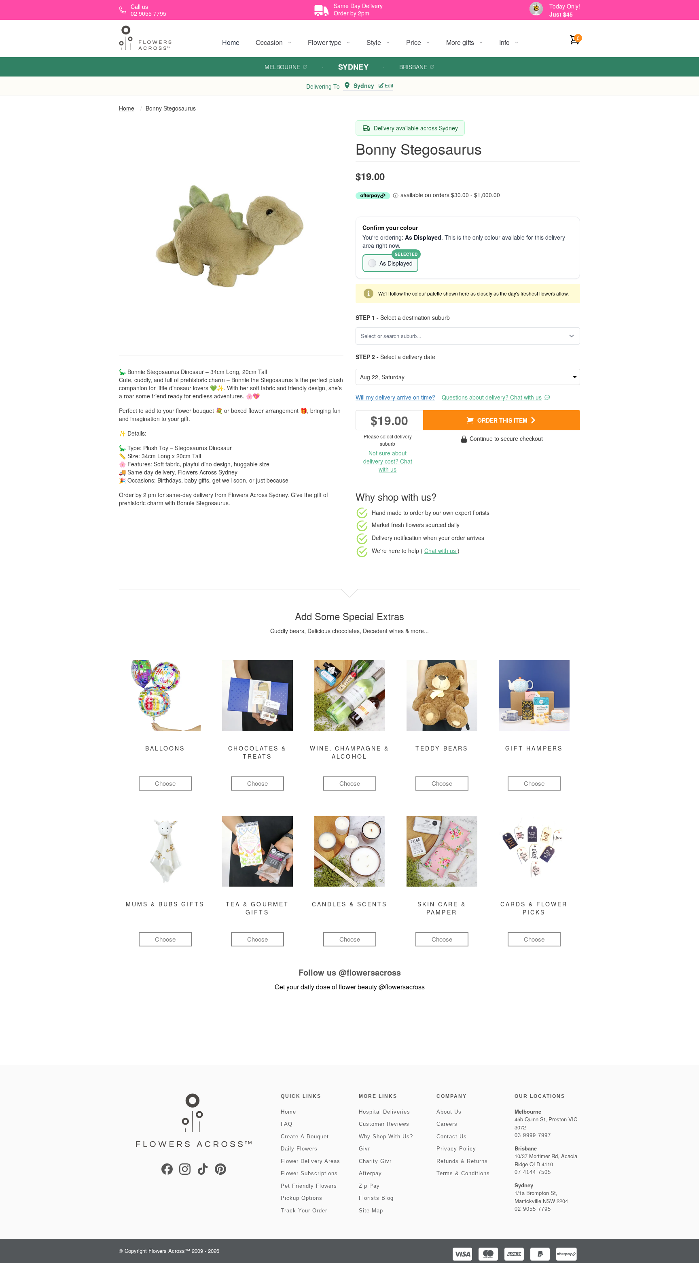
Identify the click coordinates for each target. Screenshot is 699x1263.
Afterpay (370, 1173)
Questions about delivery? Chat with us (492, 397)
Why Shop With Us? (386, 1136)
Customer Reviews (384, 1124)
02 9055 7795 (533, 1209)
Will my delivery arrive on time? (395, 397)
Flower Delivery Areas (310, 1161)
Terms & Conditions (463, 1173)
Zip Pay (369, 1186)
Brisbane (413, 67)
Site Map (371, 1211)
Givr (364, 1149)
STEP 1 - (367, 317)
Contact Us (451, 1136)
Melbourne (282, 67)
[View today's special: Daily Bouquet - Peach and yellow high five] (536, 8)
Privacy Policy (456, 1149)
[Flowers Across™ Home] (145, 38)
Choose (165, 783)
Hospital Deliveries (384, 1112)
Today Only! (564, 6)
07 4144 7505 (533, 1172)
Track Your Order (304, 1211)
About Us (449, 1112)
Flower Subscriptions (309, 1173)
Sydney (353, 67)
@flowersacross (370, 972)
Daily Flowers (299, 1149)
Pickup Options (301, 1198)
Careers (447, 1124)
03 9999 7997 (533, 1135)
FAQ (286, 1124)
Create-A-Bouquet (305, 1136)
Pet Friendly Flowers (309, 1186)
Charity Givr (375, 1161)
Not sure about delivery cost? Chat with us (387, 461)
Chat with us (441, 550)
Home (230, 42)
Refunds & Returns (462, 1161)
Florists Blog (376, 1198)
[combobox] (462, 336)
